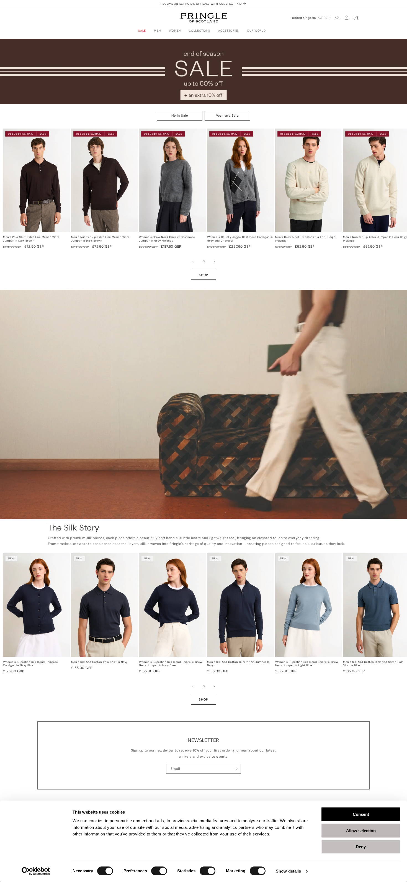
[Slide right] (214, 262)
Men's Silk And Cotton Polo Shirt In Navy (99, 662)
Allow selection (361, 830)
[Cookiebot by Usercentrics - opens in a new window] (36, 871)
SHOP (203, 275)
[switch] (159, 870)
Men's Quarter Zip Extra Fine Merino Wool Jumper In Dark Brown (100, 238)
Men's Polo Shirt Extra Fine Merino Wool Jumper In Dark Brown (31, 238)
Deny (361, 846)
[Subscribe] (236, 769)
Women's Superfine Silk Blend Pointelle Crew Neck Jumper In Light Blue (306, 663)
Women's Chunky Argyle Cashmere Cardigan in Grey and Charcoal (240, 238)
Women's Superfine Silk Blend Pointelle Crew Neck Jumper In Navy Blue (170, 663)
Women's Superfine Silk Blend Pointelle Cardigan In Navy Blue (30, 663)
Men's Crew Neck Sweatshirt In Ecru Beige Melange (305, 238)
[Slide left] (193, 262)
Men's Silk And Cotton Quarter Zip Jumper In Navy (238, 663)
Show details (288, 871)
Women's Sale (227, 116)
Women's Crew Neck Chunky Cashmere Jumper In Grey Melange (167, 238)
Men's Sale (179, 116)
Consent (361, 814)
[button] (143, 30)
